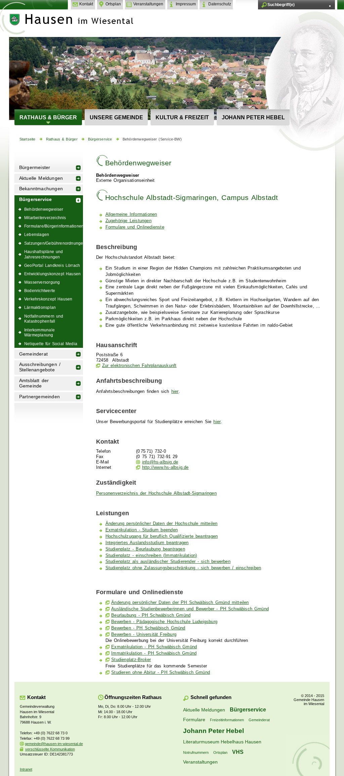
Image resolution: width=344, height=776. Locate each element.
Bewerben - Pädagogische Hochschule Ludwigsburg (164, 621)
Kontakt (86, 4)
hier (175, 391)
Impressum (186, 4)
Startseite (27, 139)
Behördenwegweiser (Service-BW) (152, 139)
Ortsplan (113, 4)
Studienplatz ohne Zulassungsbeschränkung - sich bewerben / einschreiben (183, 568)
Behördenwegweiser (43, 209)
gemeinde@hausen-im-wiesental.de (54, 744)
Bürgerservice (100, 139)
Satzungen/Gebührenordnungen (53, 243)
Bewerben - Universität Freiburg (143, 634)
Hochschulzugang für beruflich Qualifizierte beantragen (161, 536)
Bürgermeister (34, 167)
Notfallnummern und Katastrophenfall (43, 319)
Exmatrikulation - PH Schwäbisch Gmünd (154, 647)
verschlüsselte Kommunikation (50, 749)
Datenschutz (219, 4)
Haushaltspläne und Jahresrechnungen (43, 254)
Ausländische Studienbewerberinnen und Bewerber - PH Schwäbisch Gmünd (190, 609)
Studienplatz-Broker (131, 659)
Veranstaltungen (148, 4)
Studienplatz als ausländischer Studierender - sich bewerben (167, 561)
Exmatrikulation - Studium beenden (141, 530)
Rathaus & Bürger (48, 117)
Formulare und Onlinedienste (134, 227)
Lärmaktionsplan (40, 307)
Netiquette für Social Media (50, 343)
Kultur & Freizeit (182, 117)
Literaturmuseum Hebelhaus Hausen (222, 741)
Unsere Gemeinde (116, 117)
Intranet (26, 769)
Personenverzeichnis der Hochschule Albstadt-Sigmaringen (156, 493)
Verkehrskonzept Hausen (48, 299)
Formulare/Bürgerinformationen (53, 226)
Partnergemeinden (39, 396)
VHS (238, 752)
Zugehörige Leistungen (128, 220)
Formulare (194, 719)
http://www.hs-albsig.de (165, 467)
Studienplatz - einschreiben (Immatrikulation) (151, 555)
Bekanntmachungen (41, 188)
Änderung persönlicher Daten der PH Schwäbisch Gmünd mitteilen (180, 602)
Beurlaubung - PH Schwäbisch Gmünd (150, 615)
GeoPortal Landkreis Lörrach (52, 265)
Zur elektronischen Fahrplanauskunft (139, 365)
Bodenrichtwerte (39, 290)
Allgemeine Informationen (131, 214)
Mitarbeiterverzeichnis (45, 217)
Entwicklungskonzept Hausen (52, 274)
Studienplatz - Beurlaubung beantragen (145, 549)
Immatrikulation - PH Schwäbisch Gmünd (154, 653)
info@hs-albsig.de (160, 462)
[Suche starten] (330, 6)
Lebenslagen (36, 234)
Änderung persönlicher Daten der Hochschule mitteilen (161, 523)
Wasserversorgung (42, 282)
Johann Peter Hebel (253, 117)
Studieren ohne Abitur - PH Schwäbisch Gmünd (160, 672)
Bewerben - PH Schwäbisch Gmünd (148, 628)
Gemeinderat (33, 354)
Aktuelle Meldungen (41, 178)
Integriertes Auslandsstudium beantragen (147, 542)
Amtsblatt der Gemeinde (34, 383)
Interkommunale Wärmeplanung (39, 332)
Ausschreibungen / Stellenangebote (39, 367)
